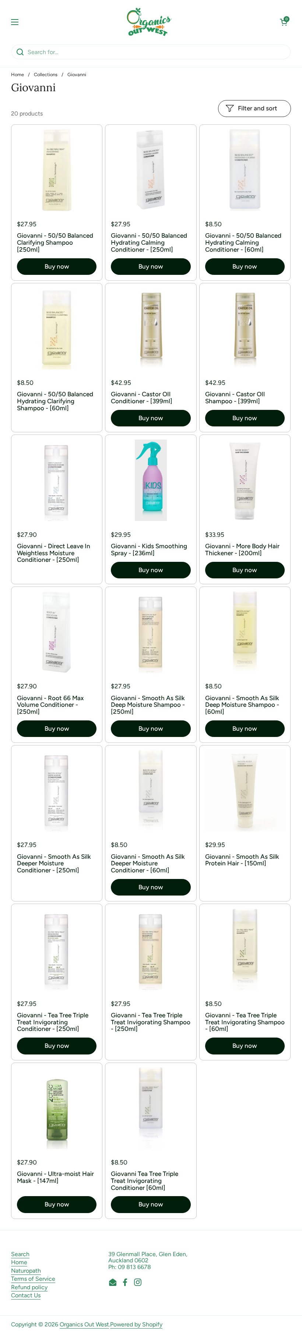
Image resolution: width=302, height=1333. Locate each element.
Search (20, 1254)
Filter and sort (257, 108)
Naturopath (26, 1270)
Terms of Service (33, 1278)
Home (17, 74)
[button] (283, 22)
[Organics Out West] (149, 22)
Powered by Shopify (136, 1324)
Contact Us (26, 1295)
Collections (45, 74)
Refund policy (29, 1287)
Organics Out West (84, 1324)
